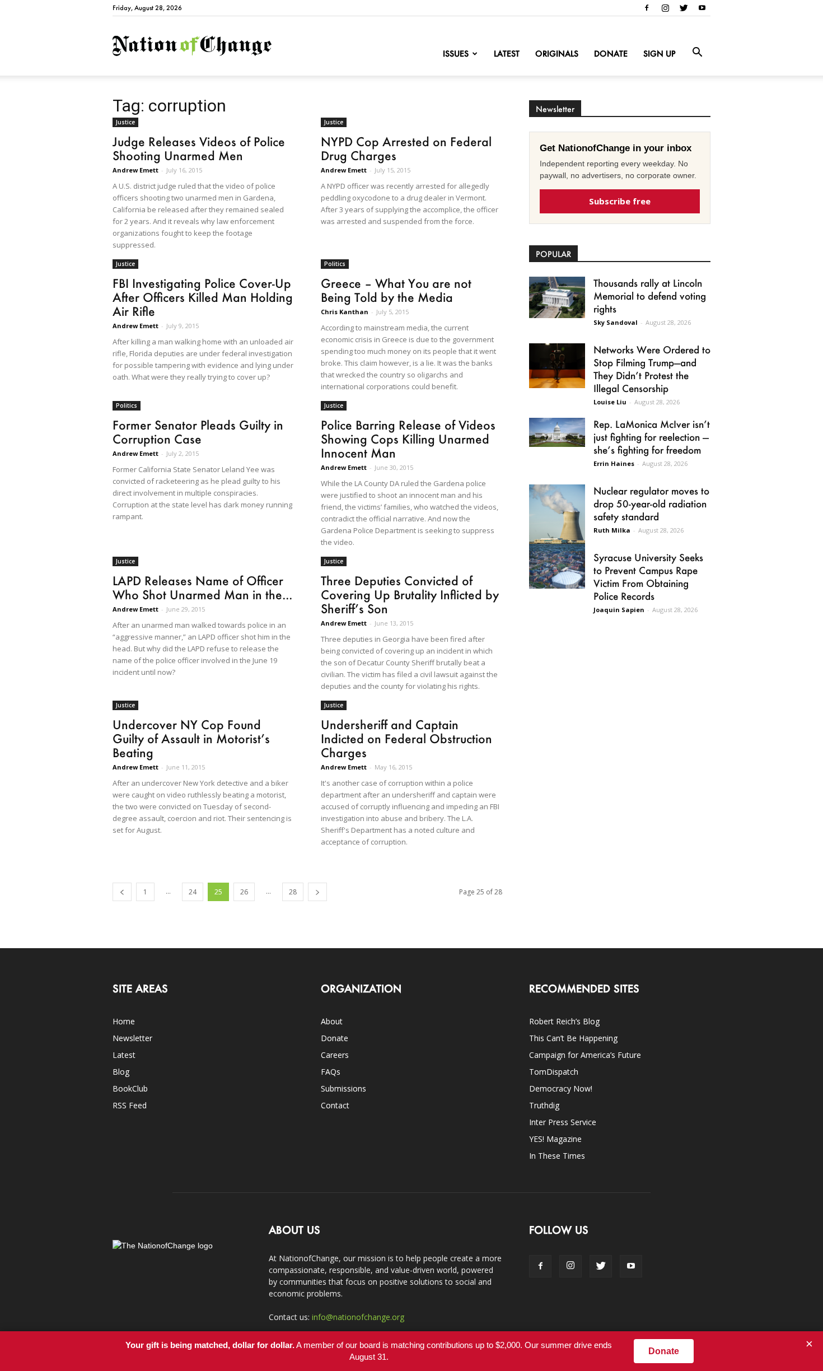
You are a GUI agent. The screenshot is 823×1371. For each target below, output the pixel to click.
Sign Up (659, 53)
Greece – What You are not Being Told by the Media (396, 290)
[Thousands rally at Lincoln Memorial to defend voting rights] (557, 297)
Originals (556, 53)
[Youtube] (702, 8)
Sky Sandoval (615, 322)
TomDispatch (553, 1071)
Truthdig (544, 1105)
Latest (507, 53)
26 (244, 892)
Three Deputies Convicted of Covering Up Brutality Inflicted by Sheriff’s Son (410, 594)
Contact (335, 1105)
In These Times (557, 1155)
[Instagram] (665, 8)
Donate (611, 53)
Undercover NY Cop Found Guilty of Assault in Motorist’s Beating (191, 738)
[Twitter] (683, 8)
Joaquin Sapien (618, 609)
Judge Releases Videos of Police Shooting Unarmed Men (199, 148)
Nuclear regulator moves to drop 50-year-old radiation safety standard (651, 503)
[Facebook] (646, 8)
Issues (456, 53)
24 (193, 892)
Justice (125, 122)
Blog (121, 1071)
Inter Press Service (562, 1122)
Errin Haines (613, 463)
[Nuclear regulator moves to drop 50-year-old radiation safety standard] (557, 519)
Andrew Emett (135, 170)
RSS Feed (130, 1105)
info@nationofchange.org (358, 1317)
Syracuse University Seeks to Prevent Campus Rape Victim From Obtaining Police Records (648, 576)
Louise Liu (609, 402)
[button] (697, 52)
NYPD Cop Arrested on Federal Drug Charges (406, 148)
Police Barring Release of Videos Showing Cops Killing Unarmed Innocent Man (408, 438)
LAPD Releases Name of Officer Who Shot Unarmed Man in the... (202, 587)
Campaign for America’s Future (585, 1055)
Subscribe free (620, 201)
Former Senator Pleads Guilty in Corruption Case (198, 431)
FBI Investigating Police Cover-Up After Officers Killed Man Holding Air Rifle (203, 297)
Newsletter (132, 1038)
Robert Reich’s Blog (564, 1021)
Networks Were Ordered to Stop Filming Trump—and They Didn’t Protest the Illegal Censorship (651, 368)
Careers (335, 1055)
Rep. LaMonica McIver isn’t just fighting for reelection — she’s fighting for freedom (651, 437)
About (332, 1021)
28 (293, 892)
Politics (334, 264)
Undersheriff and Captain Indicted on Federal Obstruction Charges (406, 738)
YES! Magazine (555, 1139)
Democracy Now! (560, 1088)
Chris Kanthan (344, 311)
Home (124, 1021)
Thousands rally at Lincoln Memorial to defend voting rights (649, 296)
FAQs (330, 1071)
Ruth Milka (611, 530)
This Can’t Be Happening (573, 1038)
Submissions (343, 1088)
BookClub (130, 1088)
